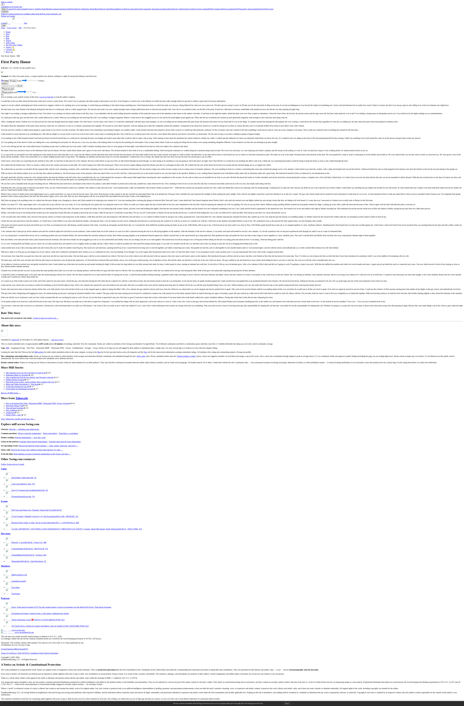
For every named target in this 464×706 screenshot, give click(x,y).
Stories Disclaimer (51, 653)
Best (7, 36)
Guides (174, 9)
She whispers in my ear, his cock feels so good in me (26, 373)
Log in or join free (46, 97)
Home (3, 28)
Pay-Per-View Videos (14, 45)
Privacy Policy (17, 653)
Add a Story (10, 43)
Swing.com (25, 14)
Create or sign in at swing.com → (46, 318)
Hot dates (5, 533)
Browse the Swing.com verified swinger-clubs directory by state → (37, 450)
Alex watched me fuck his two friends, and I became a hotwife (30, 377)
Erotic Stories (98, 9)
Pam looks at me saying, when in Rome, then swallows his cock (30, 382)
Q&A (222, 9)
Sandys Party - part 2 (14, 415)
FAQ (247, 9)
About (21, 649)
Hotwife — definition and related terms (24, 429)
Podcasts (124, 9)
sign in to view (57, 340)
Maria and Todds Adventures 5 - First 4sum (22, 384)
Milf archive (39, 352)
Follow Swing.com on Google (12, 464)
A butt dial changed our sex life (18, 387)
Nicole (5, 83)
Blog (17, 649)
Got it (287, 703)
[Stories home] (2, 81)
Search (8, 41)
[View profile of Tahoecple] (4, 336)
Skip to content (6, 2)
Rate (7, 38)
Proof (14, 86)
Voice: (23, 82)
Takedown (11, 649)
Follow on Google (8, 16)
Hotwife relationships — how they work (30, 438)
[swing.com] (15, 23)
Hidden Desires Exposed (15, 380)
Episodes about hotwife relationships (33, 442)
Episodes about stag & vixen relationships (65, 442)
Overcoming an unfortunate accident (20, 389)
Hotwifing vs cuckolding (68, 433)
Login (11, 7)
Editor (9, 14)
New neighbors (12, 410)
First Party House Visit (14, 406)
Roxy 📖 (9, 52)
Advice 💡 (10, 47)
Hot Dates (52, 9)
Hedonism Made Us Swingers (17, 375)
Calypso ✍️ (10, 50)
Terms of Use (6, 653)
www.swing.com (18, 630)
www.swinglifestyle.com (24, 632)
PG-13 (20, 86)
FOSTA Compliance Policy (33, 653)
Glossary (196, 9)
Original (6, 86)
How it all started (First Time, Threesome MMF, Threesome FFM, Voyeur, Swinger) (38, 403)
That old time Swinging (15, 408)
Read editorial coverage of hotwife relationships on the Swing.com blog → (42, 454)
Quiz (266, 9)
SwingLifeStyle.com (47, 14)
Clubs (75, 9)
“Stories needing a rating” (186, 356)
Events (13, 9)
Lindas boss (10, 413)
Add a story (141, 356)
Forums (151, 9)
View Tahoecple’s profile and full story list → (18, 419)
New (8, 34)
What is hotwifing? (50, 433)
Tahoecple (15, 340)
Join (25, 23)
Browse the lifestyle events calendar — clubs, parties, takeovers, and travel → (48, 446)
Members (5, 566)
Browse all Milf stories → (11, 393)
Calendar (29, 9)
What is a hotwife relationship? (29, 433)
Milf (20, 28)
